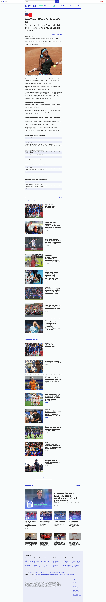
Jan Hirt (35, 562)
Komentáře (29, 485)
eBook (54, 34)
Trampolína (41, 572)
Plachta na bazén (35, 572)
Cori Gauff (35, 200)
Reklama (74, 586)
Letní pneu (53, 574)
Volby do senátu (27, 565)
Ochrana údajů (75, 590)
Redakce (74, 579)
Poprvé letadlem (65, 561)
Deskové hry (57, 574)
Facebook (74, 582)
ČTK (25, 34)
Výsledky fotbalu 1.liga (47, 561)
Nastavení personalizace (77, 595)
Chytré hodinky (66, 574)
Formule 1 (47, 221)
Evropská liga (47, 287)
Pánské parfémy (72, 574)
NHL (44, 566)
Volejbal (46, 442)
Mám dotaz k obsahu (76, 591)
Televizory (61, 574)
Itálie (46, 237)
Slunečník (44, 572)
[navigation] (1, 1)
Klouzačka (48, 572)
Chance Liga (47, 409)
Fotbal (45, 5)
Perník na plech (55, 566)
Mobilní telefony (36, 574)
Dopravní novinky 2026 (76, 562)
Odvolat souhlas (75, 594)
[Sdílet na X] (61, 197)
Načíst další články (43, 477)
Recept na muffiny (56, 561)
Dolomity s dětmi (66, 566)
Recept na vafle (55, 565)
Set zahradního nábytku (54, 572)
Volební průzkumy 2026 (29, 561)
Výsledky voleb (27, 562)
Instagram (74, 583)
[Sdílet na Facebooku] (59, 197)
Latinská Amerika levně (67, 565)
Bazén (31, 572)
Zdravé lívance (55, 562)
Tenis (54, 5)
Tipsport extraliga (47, 562)
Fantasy (40, 5)
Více (79, 5)
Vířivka (64, 572)
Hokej (50, 5)
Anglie (46, 320)
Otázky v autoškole (75, 565)
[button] (43, 61)
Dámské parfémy (48, 574)
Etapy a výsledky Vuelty (38, 561)
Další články (77, 485)
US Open (46, 254)
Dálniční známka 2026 (76, 561)
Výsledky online (64, 5)
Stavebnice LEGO (42, 574)
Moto (58, 5)
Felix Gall (35, 565)
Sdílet (58, 34)
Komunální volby (28, 566)
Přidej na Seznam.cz (76, 587)
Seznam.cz (102, 1)
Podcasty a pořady (73, 5)
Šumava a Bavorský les (66, 562)
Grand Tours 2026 (37, 566)
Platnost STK (74, 566)
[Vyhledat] (57, 1)
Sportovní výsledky (49, 204)
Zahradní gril (61, 572)
